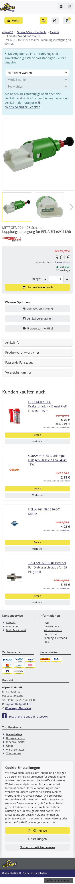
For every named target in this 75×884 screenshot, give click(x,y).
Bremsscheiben (15, 738)
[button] (43, 20)
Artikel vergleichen (40, 319)
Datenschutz (51, 626)
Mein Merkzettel (16, 630)
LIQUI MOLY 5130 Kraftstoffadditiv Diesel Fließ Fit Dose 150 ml (47, 406)
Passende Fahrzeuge (19, 362)
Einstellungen (37, 839)
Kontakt (10, 622)
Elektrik (54, 32)
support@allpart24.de (18, 704)
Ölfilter (10, 745)
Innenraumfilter (15, 742)
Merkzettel (37, 441)
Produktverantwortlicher (22, 353)
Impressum (51, 634)
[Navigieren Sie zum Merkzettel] (69, 6)
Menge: (36, 279)
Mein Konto (13, 626)
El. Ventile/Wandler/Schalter (23, 36)
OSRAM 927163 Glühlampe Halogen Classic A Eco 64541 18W (47, 460)
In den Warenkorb (40, 287)
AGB (46, 622)
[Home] (7, 7)
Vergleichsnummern (19, 372)
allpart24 (7, 32)
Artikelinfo (12, 343)
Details (37, 434)
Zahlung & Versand (55, 638)
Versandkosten (63, 262)
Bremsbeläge (14, 734)
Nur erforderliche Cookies (37, 847)
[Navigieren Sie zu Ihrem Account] (61, 6)
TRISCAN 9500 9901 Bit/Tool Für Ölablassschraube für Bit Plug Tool (47, 567)
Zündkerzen (13, 753)
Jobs (46, 641)
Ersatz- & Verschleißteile (31, 32)
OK (39, 831)
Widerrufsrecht (53, 630)
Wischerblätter (15, 749)
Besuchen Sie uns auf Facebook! (28, 716)
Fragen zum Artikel (40, 328)
